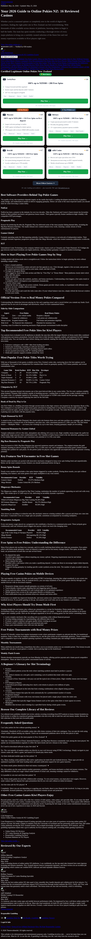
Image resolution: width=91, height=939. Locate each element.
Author (3, 4)
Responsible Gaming (53, 927)
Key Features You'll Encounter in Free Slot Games (29, 63)
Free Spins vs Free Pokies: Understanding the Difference (67, 63)
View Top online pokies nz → (11, 44)
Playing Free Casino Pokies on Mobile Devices (18, 65)
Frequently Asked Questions (18, 69)
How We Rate (40, 927)
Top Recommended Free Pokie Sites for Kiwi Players (47, 61)
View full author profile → (10, 841)
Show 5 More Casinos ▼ (45, 183)
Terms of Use (16, 927)
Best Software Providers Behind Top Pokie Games (19, 59)
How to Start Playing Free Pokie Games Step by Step (57, 59)
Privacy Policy (6, 927)
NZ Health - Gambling (30, 918)
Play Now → (45, 101)
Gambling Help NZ (12, 918)
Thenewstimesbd (7, 2)
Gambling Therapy (47, 918)
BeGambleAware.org (63, 188)
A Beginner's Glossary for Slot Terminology (44, 67)
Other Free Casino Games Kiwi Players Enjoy (47, 69)
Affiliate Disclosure (28, 927)
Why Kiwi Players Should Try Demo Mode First (52, 65)
